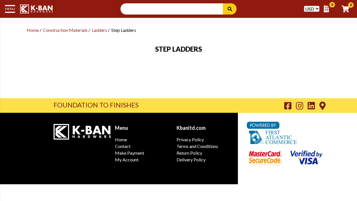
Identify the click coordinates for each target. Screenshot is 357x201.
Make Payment (129, 152)
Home (33, 30)
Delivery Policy (191, 159)
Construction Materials (65, 30)
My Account (127, 159)
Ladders (99, 30)
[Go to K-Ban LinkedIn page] (313, 105)
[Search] (230, 9)
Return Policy (189, 152)
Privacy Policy (190, 139)
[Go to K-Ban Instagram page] (302, 105)
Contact (123, 146)
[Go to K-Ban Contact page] (322, 105)
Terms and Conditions (197, 146)
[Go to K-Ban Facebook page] (290, 105)
